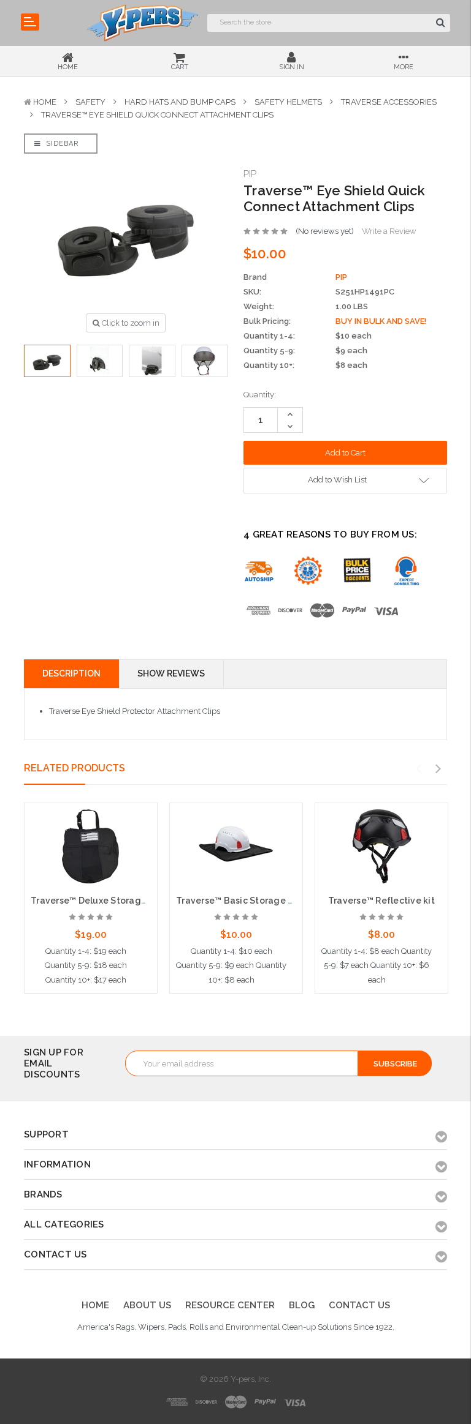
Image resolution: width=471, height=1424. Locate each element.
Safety (90, 102)
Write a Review (389, 231)
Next (438, 769)
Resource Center (230, 1305)
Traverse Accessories (389, 102)
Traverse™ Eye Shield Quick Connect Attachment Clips (157, 114)
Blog (302, 1305)
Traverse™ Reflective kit (381, 900)
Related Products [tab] (74, 768)
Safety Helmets (288, 102)
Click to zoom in (129, 323)
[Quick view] (91, 831)
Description (71, 673)
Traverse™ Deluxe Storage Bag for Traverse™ (130, 900)
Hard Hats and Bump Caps (180, 102)
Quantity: (259, 394)
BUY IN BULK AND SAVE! (380, 321)
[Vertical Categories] (30, 22)
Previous (418, 769)
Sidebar (61, 144)
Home (44, 102)
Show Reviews (171, 673)
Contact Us (359, 1305)
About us (147, 1305)
